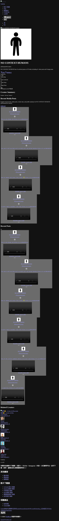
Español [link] (18, 508)
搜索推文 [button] (9, 72)
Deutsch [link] (26, 508)
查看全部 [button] (3, 106)
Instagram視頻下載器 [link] (9, 488)
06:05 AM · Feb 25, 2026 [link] (12, 401)
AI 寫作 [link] (6, 14)
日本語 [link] (43, 508)
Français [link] (22, 508)
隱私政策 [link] (6, 477)
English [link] (2, 508)
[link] (5, 23)
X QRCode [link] (6, 12)
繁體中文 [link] (11, 508)
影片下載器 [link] (7, 7)
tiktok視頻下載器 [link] (8, 492)
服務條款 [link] (6, 479)
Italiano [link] (4, 510)
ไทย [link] (7, 510)
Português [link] (37, 508)
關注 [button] (3, 72)
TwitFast (8, 516)
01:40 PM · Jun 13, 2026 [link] (26, 162)
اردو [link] (40, 508)
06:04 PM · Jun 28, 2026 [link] (14, 133)
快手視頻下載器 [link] (8, 496)
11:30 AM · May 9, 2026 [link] (20, 191)
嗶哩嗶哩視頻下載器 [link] (9, 494)
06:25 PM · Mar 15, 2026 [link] (18, 220)
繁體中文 (8, 17)
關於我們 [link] (6, 475)
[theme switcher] (3, 512)
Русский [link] (32, 508)
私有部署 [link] (6, 503)
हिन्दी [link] (15, 508)
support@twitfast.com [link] (6, 519)
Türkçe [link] (10, 510)
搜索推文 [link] (6, 10)
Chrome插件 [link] (7, 505)
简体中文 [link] (6, 508)
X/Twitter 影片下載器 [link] (9, 487)
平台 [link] (5, 8)
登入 (5, 19)
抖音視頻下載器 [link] (8, 490)
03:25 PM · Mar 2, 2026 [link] (23, 372)
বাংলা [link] (29, 508)
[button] (15, 121)
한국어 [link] (47, 508)
